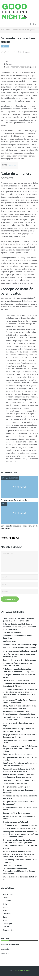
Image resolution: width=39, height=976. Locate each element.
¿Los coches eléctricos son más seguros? (19, 648)
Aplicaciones (8, 894)
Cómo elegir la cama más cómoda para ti (19, 780)
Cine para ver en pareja (12, 632)
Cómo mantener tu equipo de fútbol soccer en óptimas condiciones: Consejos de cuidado (20, 748)
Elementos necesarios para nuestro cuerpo (20, 644)
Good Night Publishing (22, 970)
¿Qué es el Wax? (9, 641)
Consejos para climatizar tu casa (16, 680)
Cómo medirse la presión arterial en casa (19, 660)
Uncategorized (9, 930)
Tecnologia (7, 923)
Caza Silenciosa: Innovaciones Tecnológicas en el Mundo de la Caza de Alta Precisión (19, 871)
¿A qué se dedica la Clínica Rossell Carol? (19, 828)
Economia (7, 901)
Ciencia (5, 897)
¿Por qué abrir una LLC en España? (16, 787)
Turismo (6, 927)
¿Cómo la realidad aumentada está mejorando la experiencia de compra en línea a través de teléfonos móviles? (19, 853)
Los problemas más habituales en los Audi (20, 651)
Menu (34, 24)
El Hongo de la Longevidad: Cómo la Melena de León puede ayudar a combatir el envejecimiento (19, 626)
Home (2, 30)
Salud (5, 920)
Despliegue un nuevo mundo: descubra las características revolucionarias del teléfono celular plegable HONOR (20, 834)
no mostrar (12, 165)
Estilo (5, 904)
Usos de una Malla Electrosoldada (16, 813)
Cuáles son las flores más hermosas (17, 754)
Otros (8, 30)
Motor (5, 910)
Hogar (5, 907)
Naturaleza (7, 914)
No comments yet (10, 537)
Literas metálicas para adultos (15, 784)
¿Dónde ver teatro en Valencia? (15, 822)
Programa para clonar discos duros (15, 500)
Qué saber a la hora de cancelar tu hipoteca (20, 825)
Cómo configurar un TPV (12, 865)
